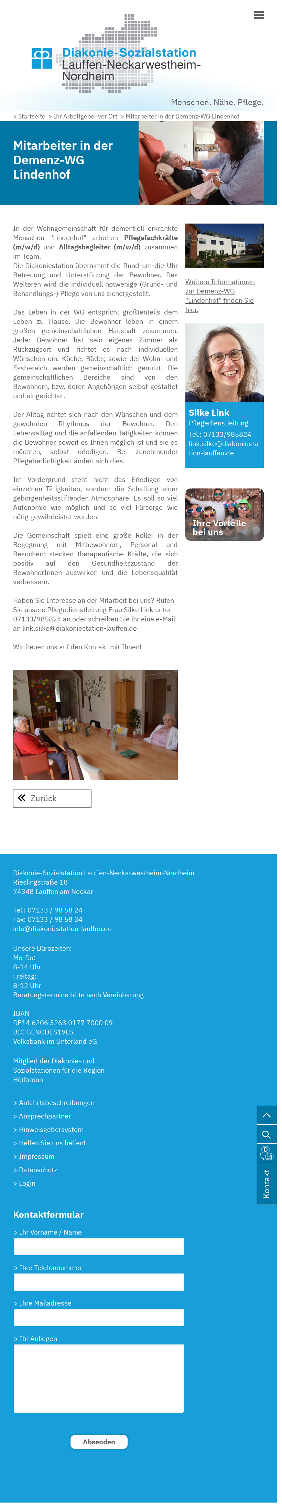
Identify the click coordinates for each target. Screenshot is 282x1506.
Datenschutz (38, 1169)
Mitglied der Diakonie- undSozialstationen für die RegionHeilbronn (59, 1070)
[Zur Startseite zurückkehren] (138, 15)
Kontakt (266, 1193)
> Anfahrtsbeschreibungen (54, 1102)
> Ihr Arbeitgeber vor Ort (82, 116)
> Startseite (29, 116)
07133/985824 (227, 434)
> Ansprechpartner (42, 1116)
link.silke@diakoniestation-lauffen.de (223, 448)
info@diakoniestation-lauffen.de (62, 928)
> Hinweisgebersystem (48, 1129)
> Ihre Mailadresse (43, 1303)
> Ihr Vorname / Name (48, 1232)
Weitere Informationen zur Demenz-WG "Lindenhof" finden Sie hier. (220, 295)
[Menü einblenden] (259, 13)
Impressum (36, 1156)
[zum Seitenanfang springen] (267, 1114)
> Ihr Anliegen (35, 1338)
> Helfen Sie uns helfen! (49, 1142)
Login (27, 1183)
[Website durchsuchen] (267, 1133)
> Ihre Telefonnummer (48, 1267)
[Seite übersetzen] (267, 1152)
